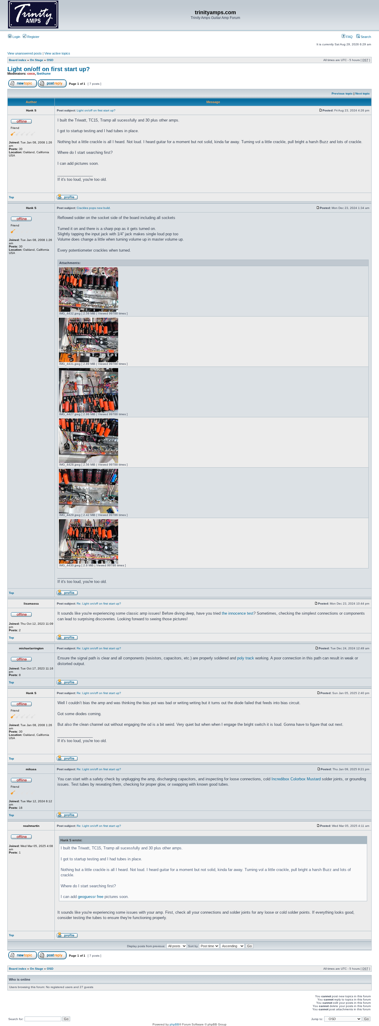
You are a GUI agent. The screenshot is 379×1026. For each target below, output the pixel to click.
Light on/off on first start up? (48, 69)
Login (16, 37)
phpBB (174, 1024)
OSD (50, 60)
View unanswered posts (24, 53)
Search (365, 37)
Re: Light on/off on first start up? (99, 603)
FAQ (349, 37)
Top (11, 197)
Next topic (362, 93)
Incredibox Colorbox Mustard (296, 779)
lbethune (44, 73)
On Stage (36, 60)
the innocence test (237, 613)
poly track (245, 658)
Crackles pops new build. (94, 208)
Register (32, 37)
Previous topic (342, 93)
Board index (17, 60)
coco (31, 73)
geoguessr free (90, 896)
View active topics (57, 53)
